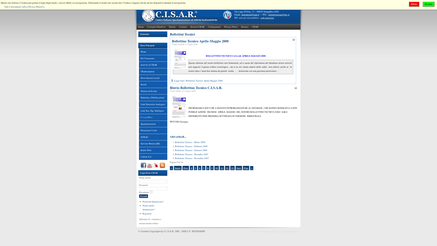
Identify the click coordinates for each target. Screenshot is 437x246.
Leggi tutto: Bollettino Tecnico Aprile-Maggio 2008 (198, 80)
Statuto (172, 26)
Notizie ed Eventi (149, 91)
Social (143, 84)
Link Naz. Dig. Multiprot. (152, 110)
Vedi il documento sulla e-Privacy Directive (24, 6)
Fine (246, 168)
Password (143, 185)
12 (227, 168)
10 (216, 168)
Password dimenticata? (153, 201)
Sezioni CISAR (198, 26)
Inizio (178, 168)
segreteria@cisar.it (250, 14)
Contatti (183, 26)
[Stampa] (293, 40)
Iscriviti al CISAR (149, 64)
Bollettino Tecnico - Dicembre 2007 (191, 154)
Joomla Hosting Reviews (289, 231)
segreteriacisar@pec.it (279, 14)
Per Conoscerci (147, 58)
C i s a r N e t (146, 117)
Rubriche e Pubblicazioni (152, 97)
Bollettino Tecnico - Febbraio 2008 (191, 146)
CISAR (255, 26)
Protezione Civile (149, 130)
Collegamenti (214, 26)
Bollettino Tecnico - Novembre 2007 (192, 158)
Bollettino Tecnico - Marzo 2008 (190, 142)
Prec (186, 168)
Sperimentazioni (148, 123)
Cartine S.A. (146, 156)
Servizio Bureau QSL (150, 143)
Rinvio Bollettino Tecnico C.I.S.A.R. (196, 87)
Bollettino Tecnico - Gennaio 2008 (191, 150)
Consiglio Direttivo (156, 26)
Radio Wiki (146, 150)
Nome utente (145, 177)
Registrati (147, 213)
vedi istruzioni (267, 18)
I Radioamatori (147, 71)
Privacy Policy (231, 26)
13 (232, 168)
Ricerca (244, 26)
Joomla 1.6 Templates (260, 231)
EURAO (144, 137)
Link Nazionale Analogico (153, 104)
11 (222, 168)
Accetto (428, 4)
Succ (239, 168)
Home (141, 26)
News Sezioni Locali (150, 77)
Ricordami (144, 192)
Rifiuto (414, 4)
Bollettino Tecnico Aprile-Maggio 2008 (200, 41)
